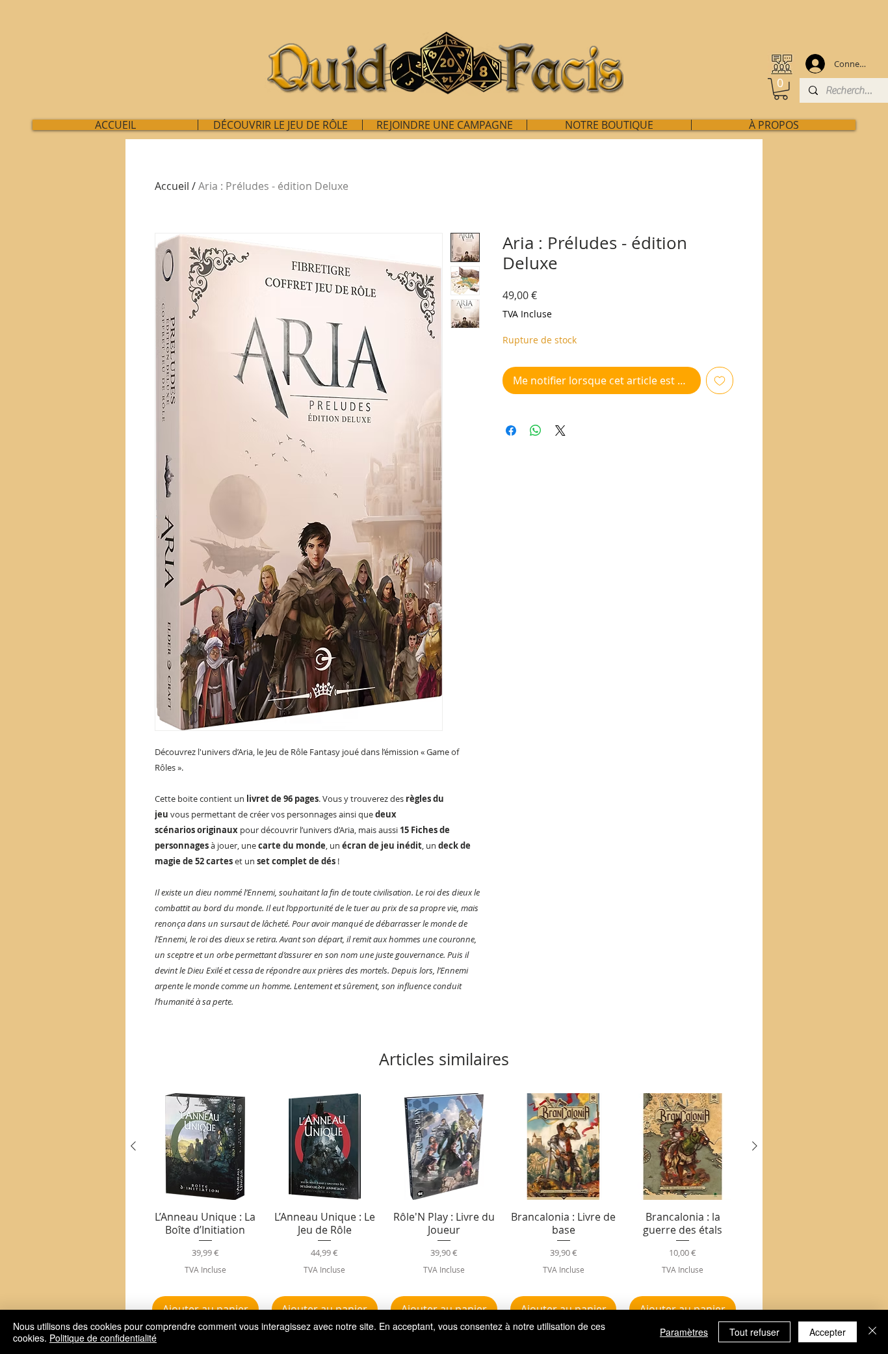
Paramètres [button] (684, 1331)
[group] (444, 1208)
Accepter (827, 1331)
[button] (781, 89)
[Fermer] (872, 1332)
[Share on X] (560, 430)
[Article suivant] (755, 1146)
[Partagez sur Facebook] (511, 430)
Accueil (172, 186)
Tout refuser (754, 1331)
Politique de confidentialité (103, 1337)
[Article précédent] (133, 1146)
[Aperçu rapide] (205, 1146)
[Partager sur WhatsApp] (535, 430)
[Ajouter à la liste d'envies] (719, 380)
